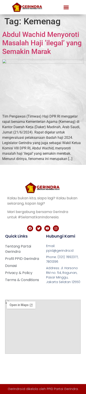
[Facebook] (30, 228)
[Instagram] (56, 228)
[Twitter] (39, 228)
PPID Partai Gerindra (62, 389)
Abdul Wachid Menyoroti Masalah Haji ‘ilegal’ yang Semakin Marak (42, 43)
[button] (66, 7)
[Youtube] (47, 228)
